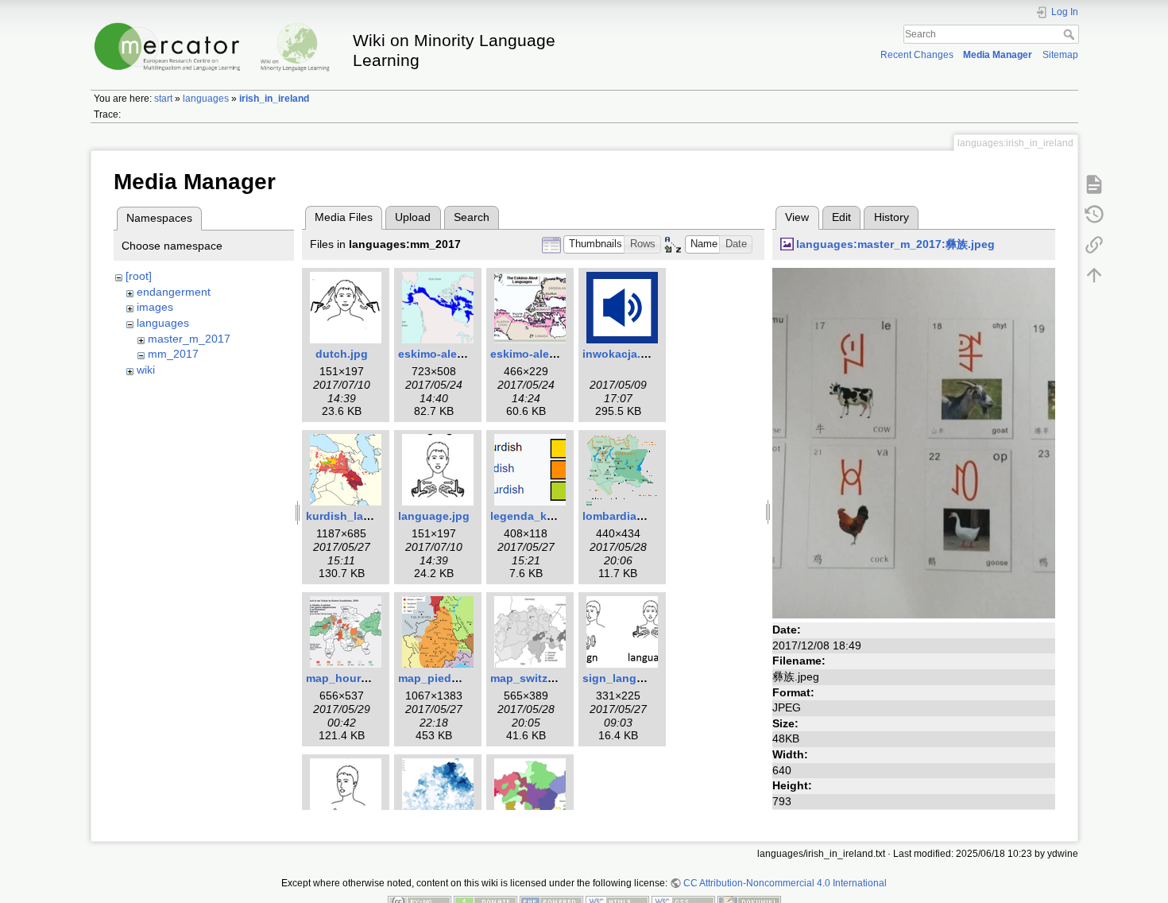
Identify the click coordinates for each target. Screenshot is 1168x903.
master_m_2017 (189, 338)
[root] (139, 275)
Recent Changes (916, 54)
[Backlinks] (1094, 244)
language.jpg (434, 516)
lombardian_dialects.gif (646, 516)
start (163, 98)
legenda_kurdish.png (548, 516)
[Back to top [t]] (1094, 274)
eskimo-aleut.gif (441, 353)
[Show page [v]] (1094, 184)
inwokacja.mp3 (622, 353)
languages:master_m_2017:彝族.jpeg (895, 244)
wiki (146, 369)
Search (1070, 34)
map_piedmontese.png (460, 678)
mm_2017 (173, 353)
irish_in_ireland (274, 98)
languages (206, 98)
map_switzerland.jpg (546, 678)
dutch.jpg (341, 353)
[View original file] (913, 442)
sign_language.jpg (633, 678)
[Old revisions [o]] (1094, 214)
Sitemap (1060, 54)
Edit (841, 217)
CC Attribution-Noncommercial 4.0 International (785, 883)
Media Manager (997, 54)
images (155, 306)
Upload (413, 217)
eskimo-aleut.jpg (535, 353)
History (891, 217)
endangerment (174, 291)
